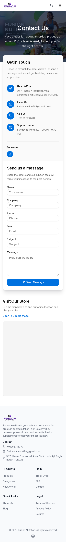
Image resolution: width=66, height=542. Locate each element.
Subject (11, 239)
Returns (40, 514)
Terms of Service (45, 503)
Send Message (35, 282)
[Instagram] (10, 154)
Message (12, 252)
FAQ (38, 481)
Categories (9, 481)
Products (8, 475)
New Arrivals (10, 486)
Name (10, 187)
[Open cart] (51, 5)
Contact (40, 486)
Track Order (42, 475)
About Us (8, 503)
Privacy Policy (43, 508)
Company (12, 200)
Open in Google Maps (16, 315)
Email (10, 226)
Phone (11, 213)
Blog (5, 508)
